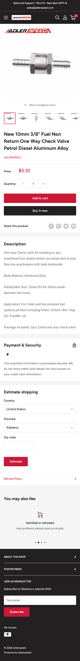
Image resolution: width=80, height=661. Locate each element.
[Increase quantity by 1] (43, 184)
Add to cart (40, 198)
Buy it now (40, 211)
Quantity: (10, 184)
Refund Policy (13, 479)
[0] (72, 17)
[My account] (65, 17)
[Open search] (57, 17)
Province (9, 419)
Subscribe (17, 612)
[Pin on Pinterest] (58, 226)
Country (9, 400)
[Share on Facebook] (51, 226)
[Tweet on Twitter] (66, 226)
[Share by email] (73, 226)
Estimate (16, 461)
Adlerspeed (12, 157)
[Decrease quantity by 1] (23, 184)
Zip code (10, 437)
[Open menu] (6, 17)
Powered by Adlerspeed (17, 652)
